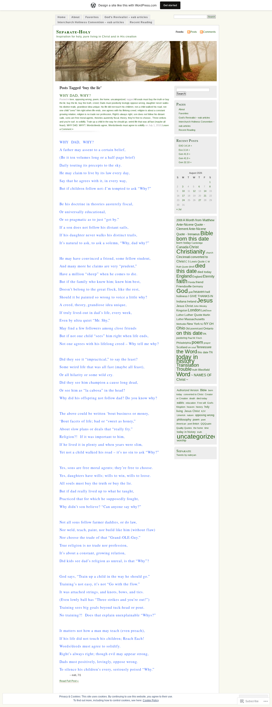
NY (206, 323)
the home (104, 99)
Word (183, 374)
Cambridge (197, 243)
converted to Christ (193, 394)
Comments (209, 31)
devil (191, 266)
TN (210, 352)
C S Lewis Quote (195, 261)
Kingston (181, 310)
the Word (186, 351)
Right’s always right (122, 114)
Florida (191, 282)
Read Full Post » (69, 681)
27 (199, 200)
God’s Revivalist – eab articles (126, 17)
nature (190, 415)
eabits (180, 402)
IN (211, 296)
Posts (193, 31)
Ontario (208, 328)
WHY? (82, 125)
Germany (197, 286)
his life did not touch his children (117, 106)
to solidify (80, 121)
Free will (201, 403)
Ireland (191, 301)
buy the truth (84, 103)
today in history (187, 358)
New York (193, 323)
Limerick (181, 415)
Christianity (190, 251)
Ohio (180, 328)
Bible (206, 233)
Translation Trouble (187, 367)
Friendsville (184, 286)
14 (205, 191)
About (75, 17)
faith (181, 281)
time (206, 428)
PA (204, 333)
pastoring (181, 337)
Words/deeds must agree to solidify (126, 125)
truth (194, 370)
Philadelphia (183, 343)
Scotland (181, 347)
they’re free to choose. (139, 118)
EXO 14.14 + (185, 145)
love (72, 99)
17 (183, 195)
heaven (199, 292)
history (199, 407)
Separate (183, 450)
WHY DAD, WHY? (75, 95)
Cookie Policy (151, 700)
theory (123, 118)
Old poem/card (194, 328)
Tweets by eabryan (186, 455)
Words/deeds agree (97, 125)
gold (190, 292)
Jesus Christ (184, 306)
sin (189, 347)
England (184, 276)
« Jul (178, 209)
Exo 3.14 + (184, 150)
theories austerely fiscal (107, 118)
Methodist (181, 324)
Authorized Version (188, 390)
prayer (207, 343)
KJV (203, 411)
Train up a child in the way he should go (107, 121)
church (209, 252)
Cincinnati (183, 257)
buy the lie (72, 103)
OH (211, 323)
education (191, 403)
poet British (193, 423)
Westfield (204, 369)
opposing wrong (83, 99)
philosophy (184, 419)
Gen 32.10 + (185, 162)
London (194, 310)
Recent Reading (141, 22)
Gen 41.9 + (184, 154)
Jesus (205, 300)
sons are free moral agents (79, 118)
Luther (180, 315)
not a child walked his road (148, 106)
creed (96, 103)
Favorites (92, 17)
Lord (204, 310)
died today (204, 272)
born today (183, 242)
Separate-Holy (73, 31)
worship (181, 440)
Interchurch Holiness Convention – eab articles (91, 22)
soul (193, 347)
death (192, 398)
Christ (194, 247)
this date (203, 352)
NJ (201, 324)
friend (199, 282)
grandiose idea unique (88, 106)
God (182, 291)
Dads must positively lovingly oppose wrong (122, 103)
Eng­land (197, 276)
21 (205, 195)
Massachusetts (194, 319)
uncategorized (118, 99)
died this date (190, 268)
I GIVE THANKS (199, 296)
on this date (189, 333)
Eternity (208, 276)
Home (62, 17)
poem (96, 99)
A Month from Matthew (198, 220)
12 (194, 191)
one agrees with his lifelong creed (119, 110)
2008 (179, 220)
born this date (192, 239)
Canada (182, 247)
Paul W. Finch (195, 338)
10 (183, 191)
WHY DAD (72, 125)
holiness (181, 296)
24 (183, 200)
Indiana (181, 301)
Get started (170, 5)
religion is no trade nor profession (94, 114)
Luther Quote (193, 314)
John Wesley (200, 306)
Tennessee (203, 347)
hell (207, 292)
